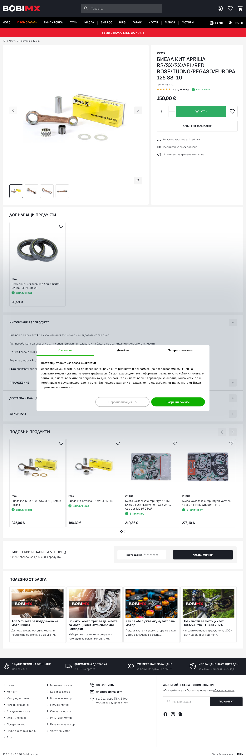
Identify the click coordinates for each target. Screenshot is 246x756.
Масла (89, 22)
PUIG (122, 22)
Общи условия (16, 717)
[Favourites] (230, 8)
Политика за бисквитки (21, 730)
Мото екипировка (61, 685)
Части (153, 22)
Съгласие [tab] (65, 350)
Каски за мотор (60, 691)
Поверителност (17, 724)
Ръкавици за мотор (62, 724)
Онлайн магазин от (227, 754)
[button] (13, 110)
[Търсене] (86, 8)
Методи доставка (18, 698)
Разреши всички (177, 401)
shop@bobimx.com (109, 691)
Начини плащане (18, 704)
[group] (75, 118)
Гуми (73, 22)
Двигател (24, 41)
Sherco (106, 22)
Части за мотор (60, 730)
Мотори (188, 22)
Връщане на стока (18, 711)
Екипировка (53, 22)
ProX (161, 53)
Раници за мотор (61, 717)
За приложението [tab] (180, 350)
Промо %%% (27, 22)
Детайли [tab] (123, 350)
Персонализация (120, 401)
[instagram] (173, 714)
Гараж (137, 22)
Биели (36, 41)
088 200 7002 (105, 685)
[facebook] (165, 714)
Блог (10, 737)
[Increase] (172, 109)
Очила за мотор (60, 711)
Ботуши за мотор (61, 698)
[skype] (180, 714)
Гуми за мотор (59, 704)
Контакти (12, 691)
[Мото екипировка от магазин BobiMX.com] (4, 41)
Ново (6, 22)
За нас (11, 685)
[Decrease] (172, 114)
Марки (170, 22)
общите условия (223, 690)
